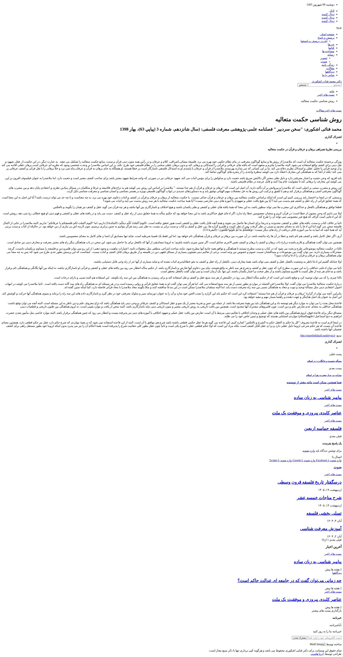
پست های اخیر (333, 110)
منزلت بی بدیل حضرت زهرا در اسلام (324, 375)
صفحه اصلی (327, 34)
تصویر (323, 58)
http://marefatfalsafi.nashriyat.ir (317, 335)
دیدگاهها (329, 71)
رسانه (330, 54)
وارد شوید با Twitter (280, 460)
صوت (324, 61)
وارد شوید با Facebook (328, 460)
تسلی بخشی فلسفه (324, 513)
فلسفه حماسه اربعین (323, 428)
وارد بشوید (309, 450)
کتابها (331, 47)
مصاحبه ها (328, 51)
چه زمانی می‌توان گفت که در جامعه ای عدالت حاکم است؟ (290, 580)
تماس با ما (328, 75)
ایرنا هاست (317, 653)
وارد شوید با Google (303, 460)
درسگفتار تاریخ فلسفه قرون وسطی (310, 482)
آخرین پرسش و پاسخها (314, 41)
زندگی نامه (328, 64)
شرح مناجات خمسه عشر (319, 497)
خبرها (331, 44)
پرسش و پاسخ (326, 37)
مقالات (330, 68)
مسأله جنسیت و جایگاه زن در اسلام (324, 361)
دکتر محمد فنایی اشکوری (327, 81)
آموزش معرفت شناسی (321, 528)
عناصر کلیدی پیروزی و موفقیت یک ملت (307, 413)
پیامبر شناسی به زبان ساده (318, 397)
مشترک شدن (299, 637)
